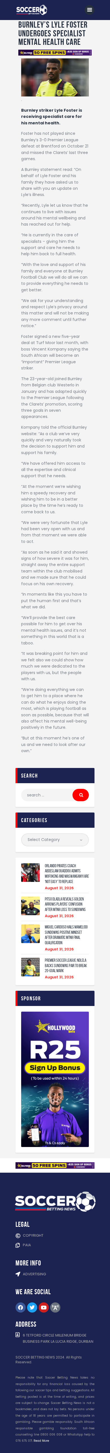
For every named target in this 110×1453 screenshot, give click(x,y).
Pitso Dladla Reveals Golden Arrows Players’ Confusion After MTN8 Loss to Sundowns (65, 904)
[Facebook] (21, 1307)
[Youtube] (44, 1307)
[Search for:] (55, 795)
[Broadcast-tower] (55, 1307)
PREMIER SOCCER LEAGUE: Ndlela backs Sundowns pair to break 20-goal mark (66, 965)
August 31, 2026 (59, 888)
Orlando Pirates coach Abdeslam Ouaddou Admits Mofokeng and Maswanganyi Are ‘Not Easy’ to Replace (67, 874)
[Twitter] (32, 1307)
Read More (41, 1441)
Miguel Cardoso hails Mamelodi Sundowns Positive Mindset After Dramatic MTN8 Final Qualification (66, 935)
